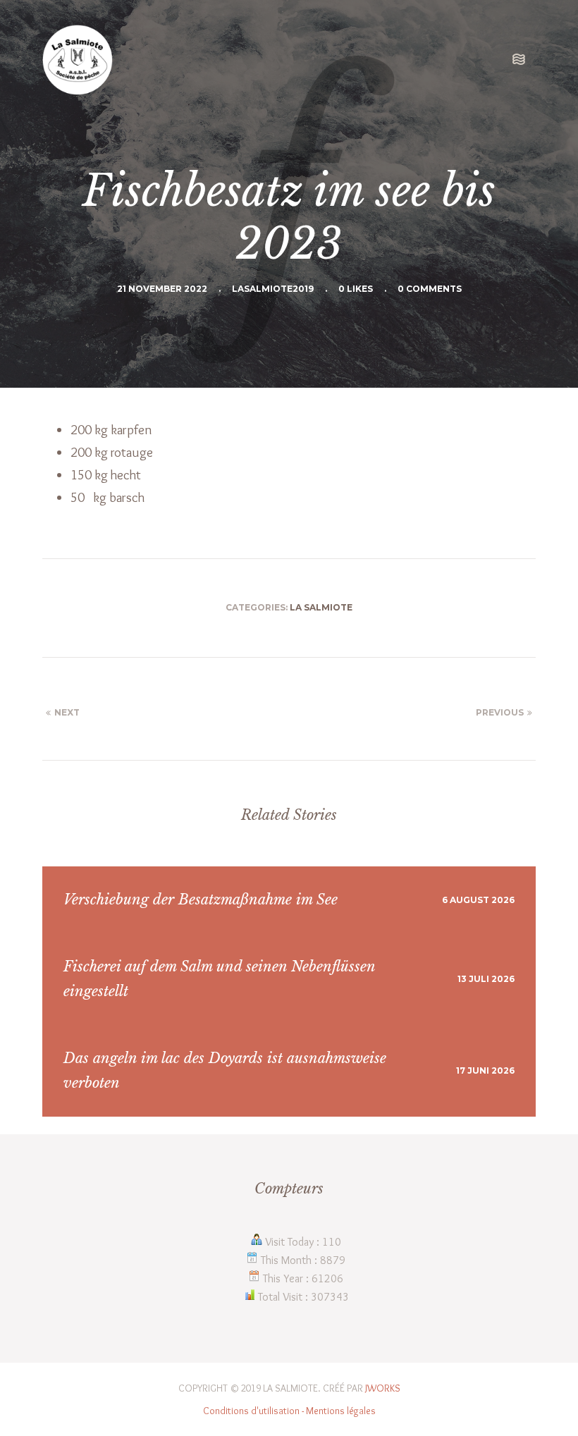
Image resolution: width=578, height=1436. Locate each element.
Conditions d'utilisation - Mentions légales (289, 1410)
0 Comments (430, 288)
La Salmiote (321, 607)
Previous (500, 712)
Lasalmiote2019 (273, 288)
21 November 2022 (162, 288)
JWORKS (382, 1388)
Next (67, 712)
